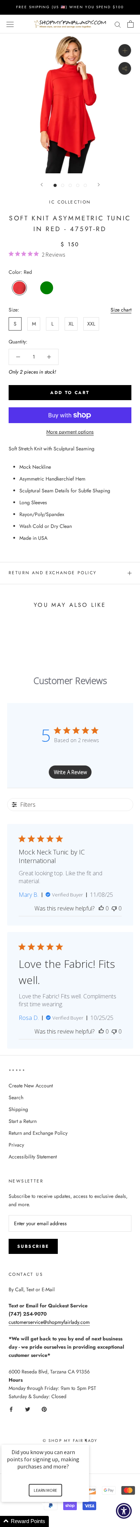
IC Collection (69, 202)
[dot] (55, 185)
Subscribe (33, 1246)
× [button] (85, 1440)
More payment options (70, 431)
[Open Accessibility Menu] (124, 1511)
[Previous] (42, 184)
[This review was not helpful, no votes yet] (114, 908)
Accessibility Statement (33, 1156)
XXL (91, 323)
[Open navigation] (10, 24)
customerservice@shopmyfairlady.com (49, 1322)
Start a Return (23, 1121)
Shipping (18, 1109)
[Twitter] (27, 1409)
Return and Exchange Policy (53, 573)
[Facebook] (11, 1409)
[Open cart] (130, 24)
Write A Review (70, 772)
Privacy (16, 1144)
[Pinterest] (44, 1409)
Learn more (45, 1490)
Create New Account (31, 1085)
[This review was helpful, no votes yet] (101, 908)
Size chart (121, 309)
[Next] (99, 184)
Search (16, 1097)
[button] (54, 1521)
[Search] (118, 24)
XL (71, 323)
